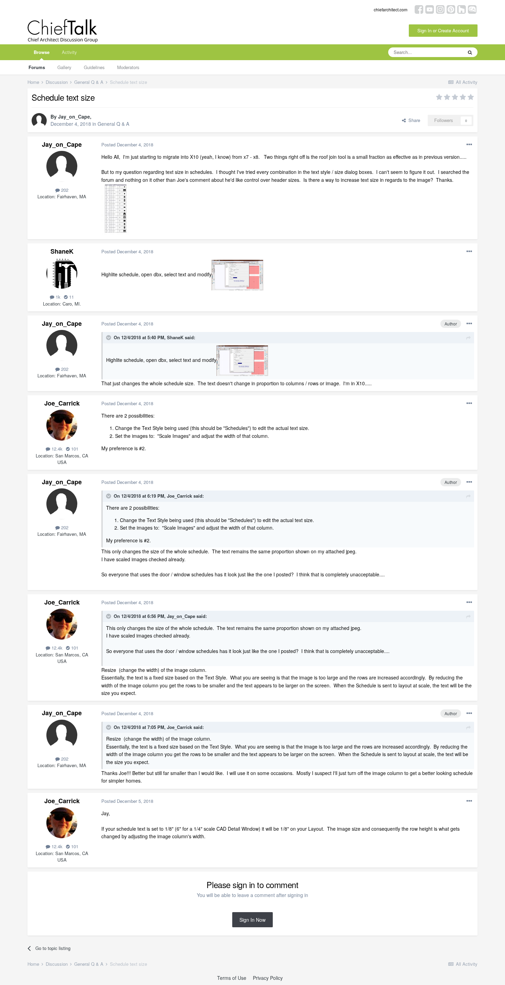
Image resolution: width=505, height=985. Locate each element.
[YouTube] (429, 9)
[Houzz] (461, 9)
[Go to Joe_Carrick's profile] (61, 425)
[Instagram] (440, 9)
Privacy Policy (268, 977)
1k (57, 297)
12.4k (56, 448)
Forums (37, 67)
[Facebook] (419, 9)
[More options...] (469, 145)
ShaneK (62, 251)
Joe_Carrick (62, 403)
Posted (127, 144)
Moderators (128, 67)
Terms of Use (231, 977)
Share (413, 120)
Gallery (64, 67)
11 (71, 297)
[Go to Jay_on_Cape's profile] (39, 120)
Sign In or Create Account (443, 30)
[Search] (470, 52)
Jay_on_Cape (74, 116)
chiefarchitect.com (390, 9)
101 (74, 448)
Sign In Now (252, 919)
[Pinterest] (451, 9)
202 (64, 190)
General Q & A (113, 123)
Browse (41, 52)
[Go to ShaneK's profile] (61, 273)
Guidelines (94, 67)
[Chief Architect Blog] (472, 9)
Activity (69, 52)
